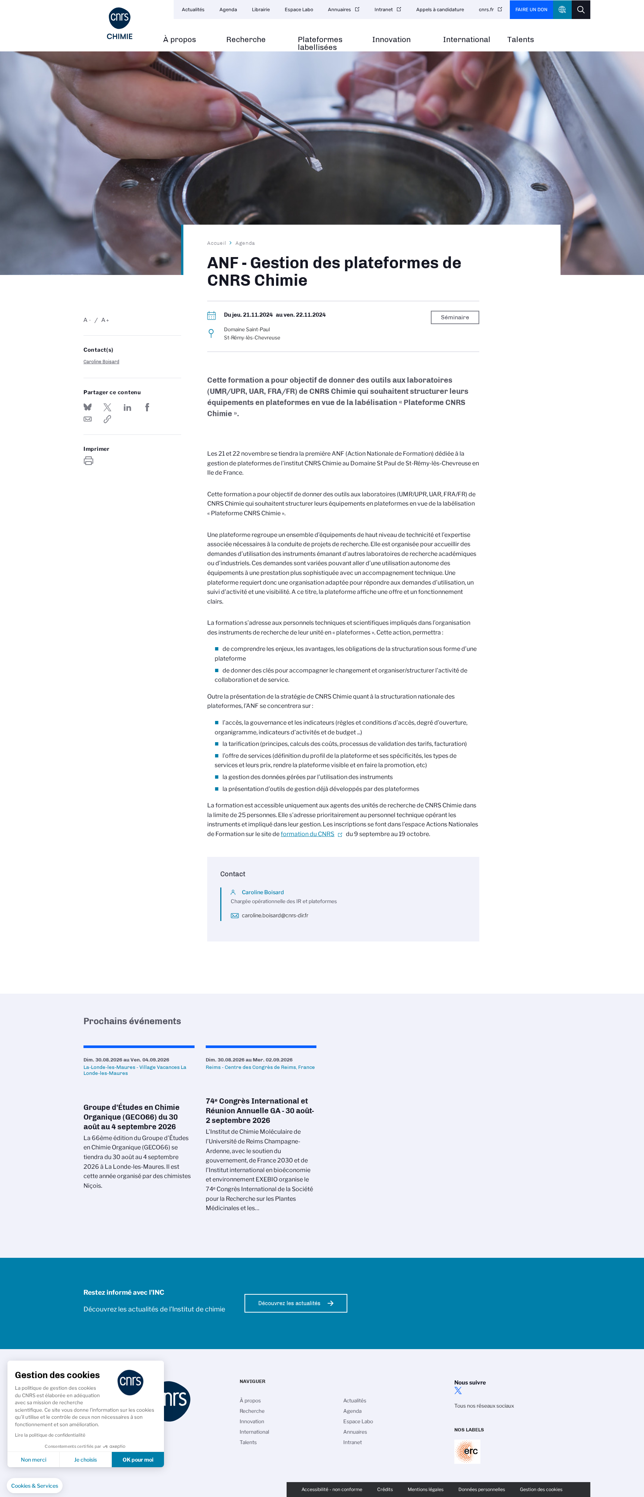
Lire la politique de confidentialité (50, 1435)
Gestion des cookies (541, 1489)
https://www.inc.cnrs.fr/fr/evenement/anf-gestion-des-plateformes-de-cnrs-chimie (107, 419)
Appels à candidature (440, 9)
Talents (520, 40)
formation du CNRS (307, 834)
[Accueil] (119, 23)
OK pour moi (138, 1459)
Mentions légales (425, 1489)
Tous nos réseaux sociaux (484, 1406)
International (466, 40)
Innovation (391, 40)
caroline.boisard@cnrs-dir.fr (275, 915)
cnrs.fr (486, 9)
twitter (458, 1390)
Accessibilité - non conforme (332, 1489)
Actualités (193, 9)
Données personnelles (481, 1489)
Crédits (385, 1489)
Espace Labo (299, 9)
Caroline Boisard (101, 361)
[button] (35, 1486)
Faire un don (531, 9)
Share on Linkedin (127, 407)
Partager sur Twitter (107, 407)
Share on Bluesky (87, 407)
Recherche (246, 40)
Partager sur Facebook (147, 407)
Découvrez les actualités (289, 1303)
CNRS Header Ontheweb (562, 9)
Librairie (261, 9)
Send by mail (87, 419)
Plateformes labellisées (320, 43)
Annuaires (339, 9)
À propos (179, 40)
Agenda (228, 9)
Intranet (384, 9)
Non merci (33, 1459)
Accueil (217, 243)
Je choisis (85, 1459)
